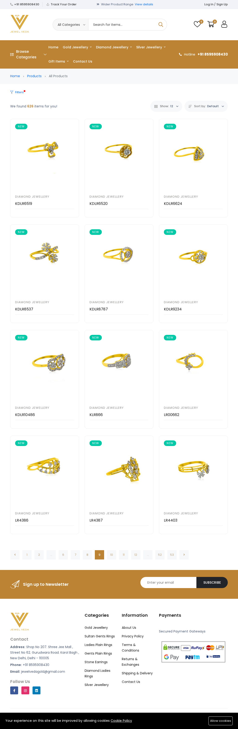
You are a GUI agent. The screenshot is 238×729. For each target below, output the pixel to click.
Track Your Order (63, 4)
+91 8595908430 (26, 4)
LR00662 (171, 414)
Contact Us (82, 61)
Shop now (157, 4)
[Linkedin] (36, 690)
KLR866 (96, 414)
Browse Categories (26, 54)
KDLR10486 (25, 414)
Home (53, 47)
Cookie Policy (121, 720)
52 (160, 555)
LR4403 (170, 520)
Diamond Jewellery (112, 47)
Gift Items (57, 61)
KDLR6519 (23, 203)
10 (111, 555)
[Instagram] (25, 690)
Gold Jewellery (76, 47)
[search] (161, 25)
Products (34, 76)
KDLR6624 (173, 203)
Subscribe (212, 582)
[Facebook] (14, 690)
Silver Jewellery (149, 47)
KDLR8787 (98, 309)
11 (124, 555)
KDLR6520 (98, 203)
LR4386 (21, 520)
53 (172, 555)
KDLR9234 (173, 309)
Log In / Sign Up (216, 4)
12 (135, 555)
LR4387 (96, 520)
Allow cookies (220, 721)
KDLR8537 (24, 309)
